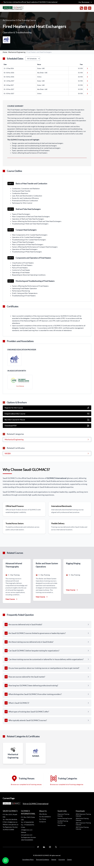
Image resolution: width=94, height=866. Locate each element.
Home (5, 52)
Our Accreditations (45, 816)
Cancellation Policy (28, 859)
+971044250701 (29, 825)
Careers (69, 859)
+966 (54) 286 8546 (11, 819)
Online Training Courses (65, 818)
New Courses (61, 825)
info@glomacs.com (26, 830)
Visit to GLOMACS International (35, 804)
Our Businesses (84, 2)
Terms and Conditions (42, 859)
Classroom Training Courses (63, 815)
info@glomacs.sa (12, 822)
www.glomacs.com (26, 835)
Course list (61, 859)
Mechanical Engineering (17, 52)
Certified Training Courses (63, 822)
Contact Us (42, 821)
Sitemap (53, 859)
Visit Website (20, 386)
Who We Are (43, 814)
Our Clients (42, 819)
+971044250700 (28, 822)
